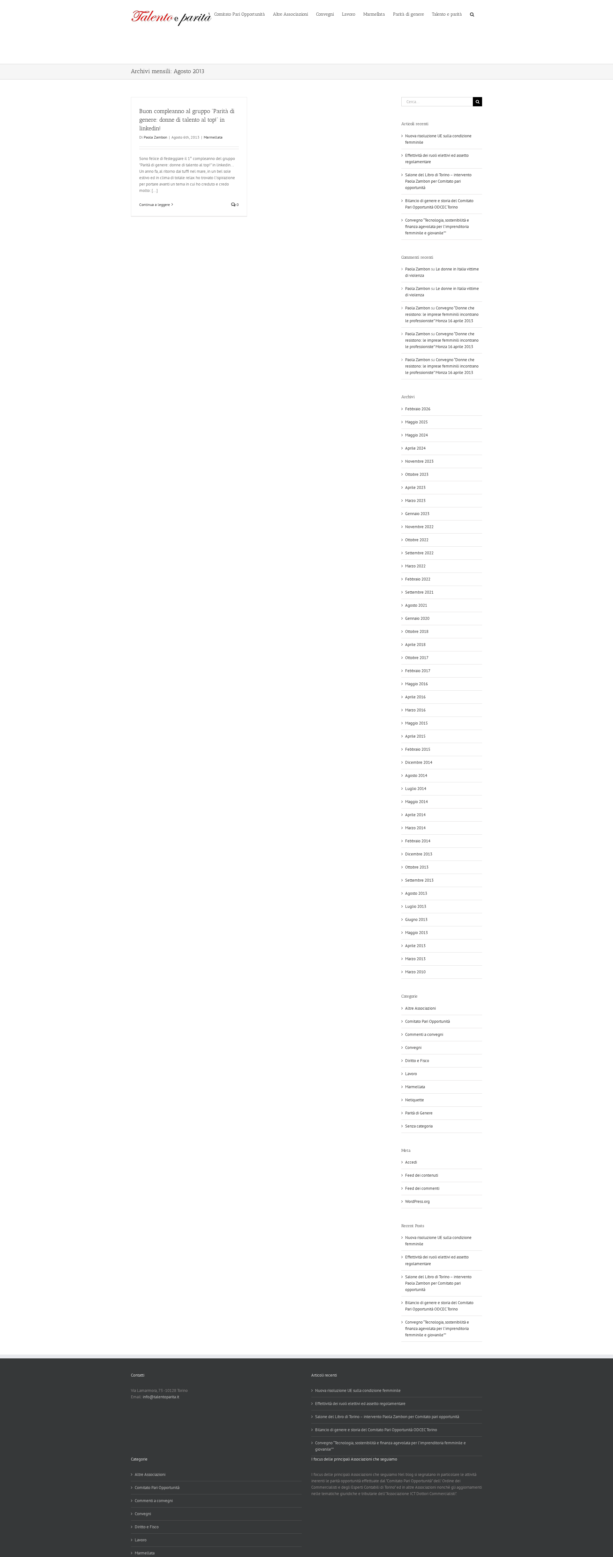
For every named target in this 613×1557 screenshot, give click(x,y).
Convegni (413, 1047)
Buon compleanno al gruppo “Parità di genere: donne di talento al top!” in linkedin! (187, 120)
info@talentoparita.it (161, 1397)
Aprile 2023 (415, 487)
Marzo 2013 (415, 958)
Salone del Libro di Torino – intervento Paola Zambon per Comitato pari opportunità (438, 181)
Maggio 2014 (416, 801)
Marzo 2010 (415, 972)
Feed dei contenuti (421, 1175)
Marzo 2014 (415, 828)
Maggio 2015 (416, 723)
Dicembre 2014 (418, 762)
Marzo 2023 (415, 500)
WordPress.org (417, 1201)
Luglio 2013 (415, 906)
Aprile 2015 (415, 736)
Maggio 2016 (416, 684)
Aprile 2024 (415, 448)
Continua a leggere (154, 204)
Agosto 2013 (416, 893)
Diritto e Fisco (417, 1060)
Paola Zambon (155, 137)
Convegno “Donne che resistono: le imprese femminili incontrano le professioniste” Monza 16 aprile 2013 (442, 314)
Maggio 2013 (416, 932)
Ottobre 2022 (416, 540)
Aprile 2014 (415, 814)
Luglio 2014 (415, 788)
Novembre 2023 (419, 461)
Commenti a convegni (424, 1034)
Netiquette (414, 1100)
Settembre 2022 (419, 553)
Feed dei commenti (422, 1188)
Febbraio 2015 (417, 749)
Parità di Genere (419, 1113)
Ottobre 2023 (416, 474)
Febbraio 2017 (417, 670)
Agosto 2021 (416, 605)
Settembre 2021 (419, 592)
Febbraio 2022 (417, 579)
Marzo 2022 (415, 566)
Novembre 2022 (419, 526)
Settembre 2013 (419, 880)
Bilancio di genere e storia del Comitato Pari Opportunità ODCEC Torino (376, 1429)
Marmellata (213, 137)
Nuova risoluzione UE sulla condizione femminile (358, 1390)
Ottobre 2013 (416, 867)
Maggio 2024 (416, 435)
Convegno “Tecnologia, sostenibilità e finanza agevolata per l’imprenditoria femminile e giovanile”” (437, 226)
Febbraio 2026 (417, 409)
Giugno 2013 (416, 919)
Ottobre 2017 (416, 657)
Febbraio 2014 (417, 841)
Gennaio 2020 (417, 618)
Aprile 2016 (415, 697)
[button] (472, 13)
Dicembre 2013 (418, 854)
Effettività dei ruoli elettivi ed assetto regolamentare (360, 1403)
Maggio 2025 (416, 422)
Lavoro (411, 1073)
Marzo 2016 (415, 710)
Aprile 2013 (415, 945)
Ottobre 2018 (416, 631)
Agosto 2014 (416, 775)
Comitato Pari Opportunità (427, 1021)
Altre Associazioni (420, 1008)
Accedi (411, 1162)
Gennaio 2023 (417, 513)
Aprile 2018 (415, 644)
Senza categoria (419, 1126)
